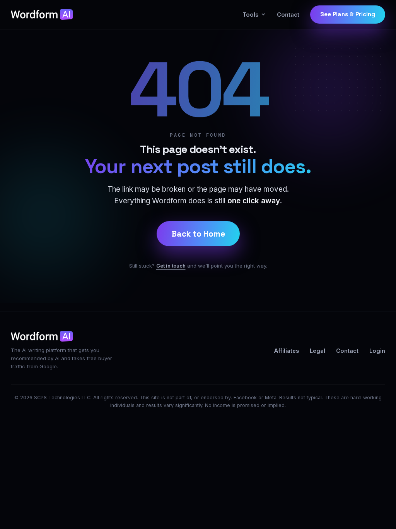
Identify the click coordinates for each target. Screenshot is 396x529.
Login (377, 350)
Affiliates (286, 350)
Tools (250, 14)
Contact (288, 14)
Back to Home (198, 233)
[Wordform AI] (42, 14)
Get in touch (171, 266)
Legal (317, 350)
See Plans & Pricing (347, 14)
